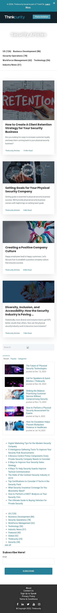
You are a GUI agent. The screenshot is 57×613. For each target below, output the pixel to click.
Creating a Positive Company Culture (26, 249)
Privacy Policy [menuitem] (28, 596)
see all (8, 545)
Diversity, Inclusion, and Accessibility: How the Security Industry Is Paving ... (27, 310)
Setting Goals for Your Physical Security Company (27, 189)
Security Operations (15, 56)
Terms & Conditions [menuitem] (28, 599)
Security (14, 542)
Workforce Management (17, 60)
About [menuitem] (28, 588)
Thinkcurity (15, 539)
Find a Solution (41, 17)
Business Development (27, 51)
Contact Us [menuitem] (28, 590)
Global (13, 536)
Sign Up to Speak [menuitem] (28, 593)
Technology (42, 60)
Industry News (12, 65)
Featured (14, 532)
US (7, 51)
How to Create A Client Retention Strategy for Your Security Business (28, 128)
